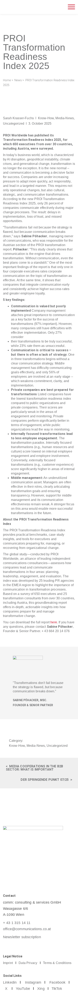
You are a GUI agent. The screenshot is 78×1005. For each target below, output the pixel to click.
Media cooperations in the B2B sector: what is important (34, 767)
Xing (41, 989)
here (53, 622)
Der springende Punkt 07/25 (45, 780)
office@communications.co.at (27, 929)
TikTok (57, 989)
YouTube (23, 989)
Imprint (8, 963)
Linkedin (10, 982)
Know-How (46, 118)
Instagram (33, 982)
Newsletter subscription (22, 937)
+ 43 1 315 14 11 (17, 923)
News (18, 80)
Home (7, 80)
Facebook (57, 982)
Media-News (64, 118)
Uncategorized (13, 123)
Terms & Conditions (57, 963)
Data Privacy (28, 963)
